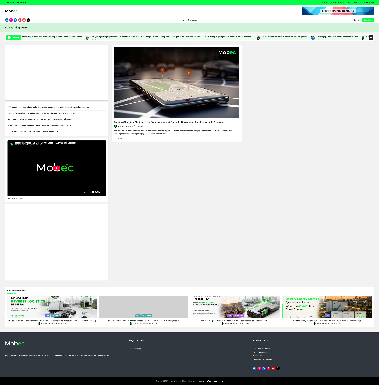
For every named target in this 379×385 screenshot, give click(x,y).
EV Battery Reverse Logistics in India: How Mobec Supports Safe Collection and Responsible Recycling (48, 107)
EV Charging (146, 315)
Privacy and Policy (260, 352)
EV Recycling (238, 315)
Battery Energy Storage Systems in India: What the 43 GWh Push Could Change (101, 37)
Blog (47, 315)
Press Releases (135, 349)
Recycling (55, 315)
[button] (368, 20)
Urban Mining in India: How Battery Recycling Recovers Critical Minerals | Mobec (31, 37)
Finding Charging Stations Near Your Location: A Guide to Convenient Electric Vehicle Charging (169, 122)
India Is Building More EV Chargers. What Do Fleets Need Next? (157, 37)
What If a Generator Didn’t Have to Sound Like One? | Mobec (265, 37)
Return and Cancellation (262, 359)
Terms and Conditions (261, 349)
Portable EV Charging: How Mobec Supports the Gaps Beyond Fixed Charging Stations (42, 113)
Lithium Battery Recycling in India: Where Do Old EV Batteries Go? (209, 37)
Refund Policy (258, 356)
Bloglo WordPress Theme (213, 381)
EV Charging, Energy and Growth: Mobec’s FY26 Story (317, 37)
